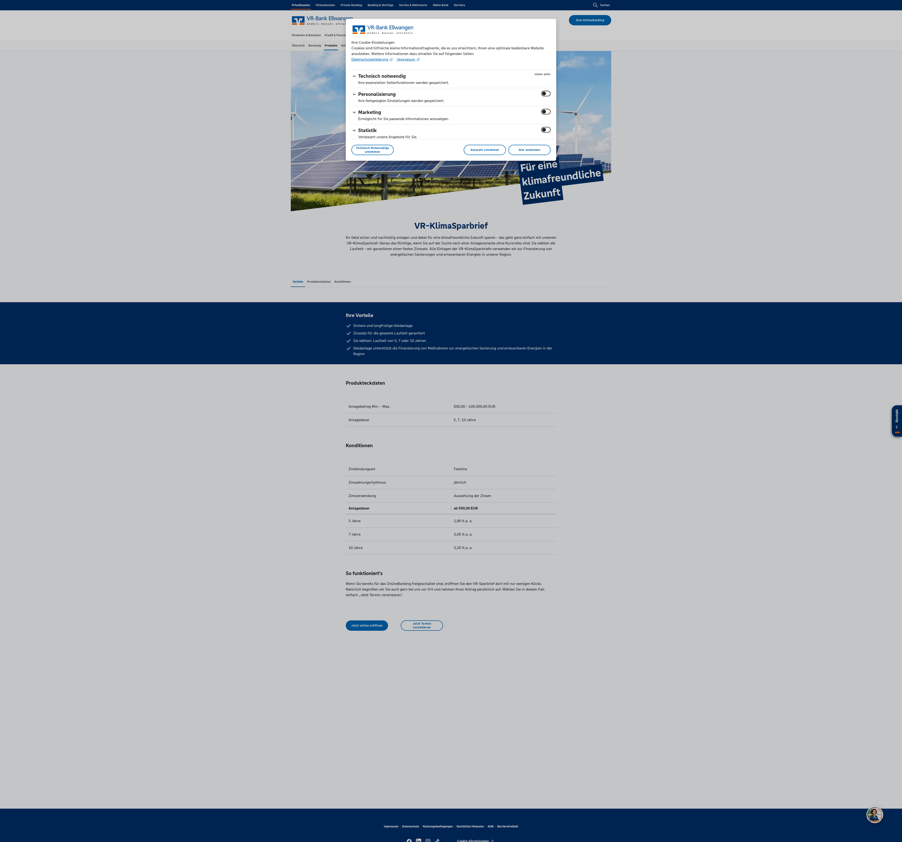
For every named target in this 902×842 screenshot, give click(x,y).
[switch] (546, 93)
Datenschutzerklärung (370, 59)
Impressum (406, 59)
